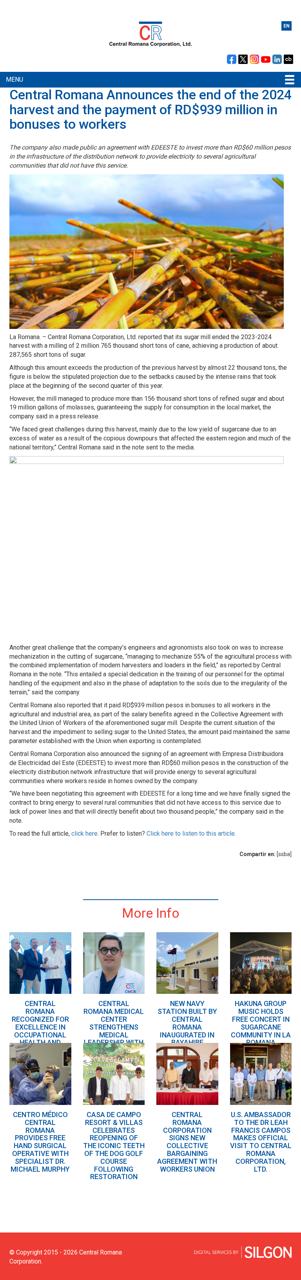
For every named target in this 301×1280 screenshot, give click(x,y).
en (286, 26)
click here (84, 833)
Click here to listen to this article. (191, 833)
